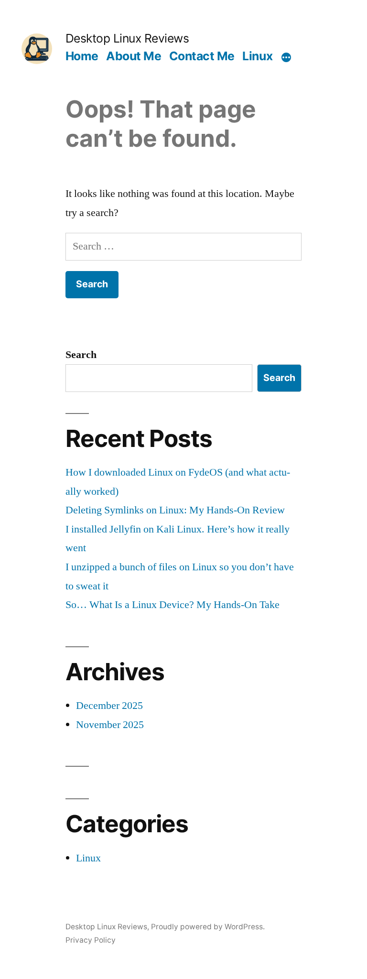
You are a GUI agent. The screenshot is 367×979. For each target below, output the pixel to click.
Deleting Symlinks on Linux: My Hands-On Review (175, 510)
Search (81, 354)
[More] (286, 58)
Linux (257, 56)
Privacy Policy (90, 940)
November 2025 (110, 724)
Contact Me (202, 56)
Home (81, 56)
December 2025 (109, 705)
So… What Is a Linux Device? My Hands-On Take (172, 604)
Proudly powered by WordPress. (208, 926)
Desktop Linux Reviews (127, 38)
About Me (133, 56)
